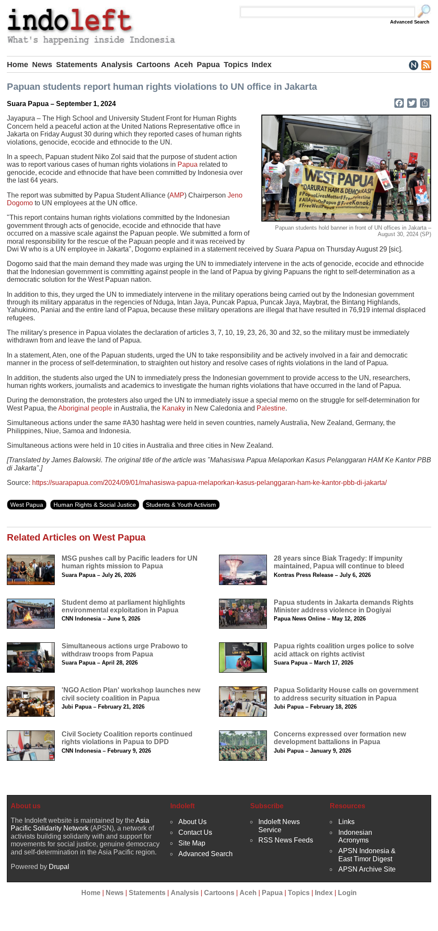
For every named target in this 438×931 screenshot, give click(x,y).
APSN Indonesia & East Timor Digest (367, 854)
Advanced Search (409, 21)
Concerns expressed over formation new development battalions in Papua (340, 737)
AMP (176, 195)
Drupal (59, 866)
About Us (192, 821)
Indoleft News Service (279, 825)
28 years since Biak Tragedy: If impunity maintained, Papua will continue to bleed (339, 562)
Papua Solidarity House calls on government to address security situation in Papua (346, 693)
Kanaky (173, 408)
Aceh (183, 64)
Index (262, 64)
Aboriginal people (85, 408)
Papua (208, 64)
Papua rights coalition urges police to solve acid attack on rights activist (344, 649)
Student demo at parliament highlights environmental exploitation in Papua (123, 606)
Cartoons (153, 64)
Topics (236, 64)
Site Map (191, 843)
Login (347, 892)
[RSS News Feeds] (425, 64)
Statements (77, 64)
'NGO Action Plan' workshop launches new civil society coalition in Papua (131, 693)
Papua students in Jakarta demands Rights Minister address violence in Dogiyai (344, 606)
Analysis (117, 64)
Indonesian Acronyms (355, 836)
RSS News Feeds (285, 840)
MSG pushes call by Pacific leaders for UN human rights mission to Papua (130, 562)
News (42, 64)
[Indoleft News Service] (413, 64)
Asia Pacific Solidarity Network (80, 824)
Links (346, 821)
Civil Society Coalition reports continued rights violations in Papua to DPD (127, 737)
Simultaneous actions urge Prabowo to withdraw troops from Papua (125, 649)
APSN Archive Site (367, 869)
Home (17, 64)
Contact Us (195, 832)
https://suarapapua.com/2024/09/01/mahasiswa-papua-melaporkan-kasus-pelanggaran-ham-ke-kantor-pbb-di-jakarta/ (209, 482)
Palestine (271, 408)
